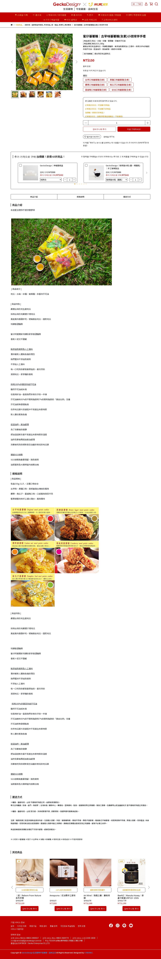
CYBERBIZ (88, 952)
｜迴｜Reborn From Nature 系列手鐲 (28, 896)
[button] (76, 61)
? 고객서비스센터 (109, 19)
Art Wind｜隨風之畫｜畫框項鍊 (97, 896)
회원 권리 (43, 926)
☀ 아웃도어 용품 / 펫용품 (109, 14)
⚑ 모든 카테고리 (89, 19)
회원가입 (32, 926)
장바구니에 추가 (99, 129)
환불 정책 (53, 926)
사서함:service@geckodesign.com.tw (26, 940)
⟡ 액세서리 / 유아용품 (56, 14)
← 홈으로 (37, 14)
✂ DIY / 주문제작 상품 (136, 14)
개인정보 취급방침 (67, 926)
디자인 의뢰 (21, 926)
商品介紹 (34, 196)
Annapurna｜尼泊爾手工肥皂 (63, 895)
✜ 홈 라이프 (76, 14)
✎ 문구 (90, 14)
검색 (12, 926)
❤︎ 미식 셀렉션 (70, 19)
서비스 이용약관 (17, 929)
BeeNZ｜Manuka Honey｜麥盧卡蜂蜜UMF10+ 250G (131, 896)
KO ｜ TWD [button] (137, 4)
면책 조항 (81, 926)
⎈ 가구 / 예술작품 (51, 19)
